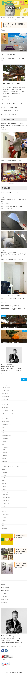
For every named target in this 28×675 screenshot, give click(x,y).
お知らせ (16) (5, 393)
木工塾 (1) (5, 441)
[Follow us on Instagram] (6, 650)
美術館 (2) (5, 472)
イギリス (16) (6, 500)
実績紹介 (3, 584)
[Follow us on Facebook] (2, 650)
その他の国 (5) (6, 494)
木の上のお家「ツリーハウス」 (11, 83)
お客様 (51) (4, 385)
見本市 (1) (5, 475)
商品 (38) (4, 458)
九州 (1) (3, 427)
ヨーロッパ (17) (6, 387)
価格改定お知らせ (20, 535)
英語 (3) (4, 520)
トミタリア (16, 305)
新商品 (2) (5, 452)
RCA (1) (4, 463)
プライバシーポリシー (5, 599)
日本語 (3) (5, 517)
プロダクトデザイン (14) (8, 413)
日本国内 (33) (6, 390)
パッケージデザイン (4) (7, 424)
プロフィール (4, 593)
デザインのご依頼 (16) (6, 416)
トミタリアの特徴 (5, 587)
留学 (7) (4, 489)
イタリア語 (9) (6, 514)
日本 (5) (4, 506)
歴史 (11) (4, 480)
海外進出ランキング (5, 659)
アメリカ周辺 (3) (6, 497)
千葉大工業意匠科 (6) (6, 435)
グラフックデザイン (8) (8, 410)
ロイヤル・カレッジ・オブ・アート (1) (11, 466)
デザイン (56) (5, 407)
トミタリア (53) (5, 421)
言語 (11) (4, 511)
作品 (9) (3, 433)
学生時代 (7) (4, 461)
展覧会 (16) (4, 469)
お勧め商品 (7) (6, 447)
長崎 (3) (3, 525)
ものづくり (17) (5, 396)
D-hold (12, 308)
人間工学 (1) (5, 438)
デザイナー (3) (5, 404)
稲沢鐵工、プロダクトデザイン (17, 310)
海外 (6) (4, 486)
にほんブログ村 (4, 665)
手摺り (24, 308)
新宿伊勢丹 (13, 309)
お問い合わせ (4, 602)
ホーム (2, 579)
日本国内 (11, 306)
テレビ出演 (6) (5, 402)
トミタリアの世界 (7, 96)
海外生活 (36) (5, 492)
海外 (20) (4, 483)
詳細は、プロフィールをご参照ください (11, 646)
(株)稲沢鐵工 (15, 125)
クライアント (4, 581)
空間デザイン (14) (6, 508)
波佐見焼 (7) (5, 455)
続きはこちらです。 (6, 374)
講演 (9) (3, 523)
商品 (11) (4, 444)
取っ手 (16, 308)
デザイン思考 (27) (6, 418)
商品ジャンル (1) (6, 449)
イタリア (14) (5, 399)
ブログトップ (4, 596)
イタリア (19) (6, 503)
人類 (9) (3, 430)
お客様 (11, 305)
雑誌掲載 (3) (4, 528)
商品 (21, 305)
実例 (20, 308)
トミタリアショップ (5, 590)
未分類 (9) (4, 477)
